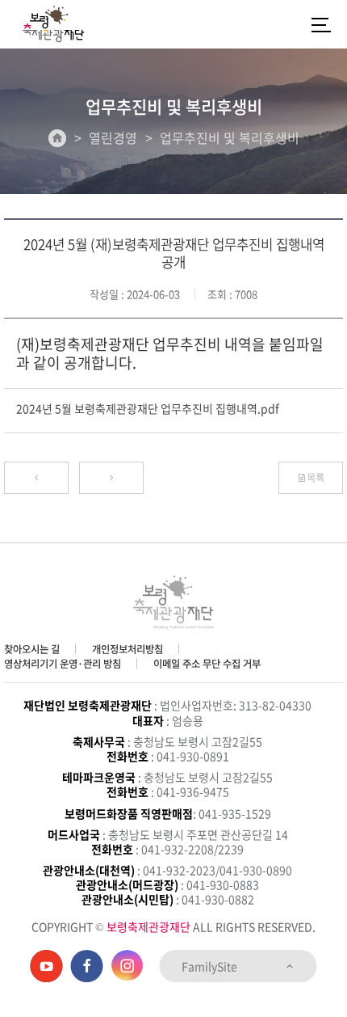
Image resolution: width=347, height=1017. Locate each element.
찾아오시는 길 (32, 649)
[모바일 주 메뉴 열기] (321, 24)
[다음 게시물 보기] (111, 478)
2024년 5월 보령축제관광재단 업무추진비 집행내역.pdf (147, 408)
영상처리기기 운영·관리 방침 (62, 663)
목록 (315, 478)
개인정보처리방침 (127, 649)
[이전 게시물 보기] (36, 478)
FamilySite (211, 966)
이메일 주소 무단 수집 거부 (207, 663)
